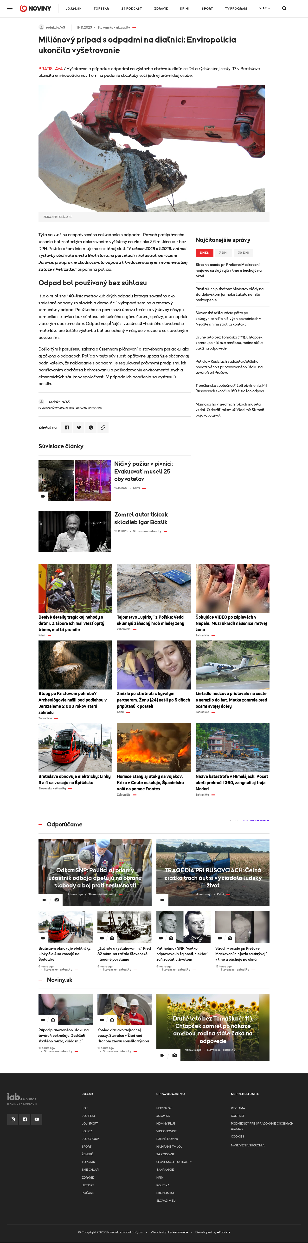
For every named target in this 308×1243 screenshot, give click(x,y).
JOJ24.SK (74, 8)
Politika (162, 1185)
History (88, 1185)
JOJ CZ (87, 1131)
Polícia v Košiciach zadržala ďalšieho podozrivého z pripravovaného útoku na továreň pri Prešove (229, 367)
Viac (263, 8)
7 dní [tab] (223, 252)
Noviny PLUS (165, 1123)
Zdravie (161, 8)
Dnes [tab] (204, 252)
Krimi (184, 8)
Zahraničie (165, 1169)
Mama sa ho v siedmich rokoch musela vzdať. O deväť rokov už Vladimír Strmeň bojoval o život (230, 409)
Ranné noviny (167, 1139)
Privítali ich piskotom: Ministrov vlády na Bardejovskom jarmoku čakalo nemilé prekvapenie (229, 294)
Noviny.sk (164, 1108)
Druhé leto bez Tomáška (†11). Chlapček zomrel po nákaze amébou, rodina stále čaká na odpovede (229, 342)
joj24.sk (163, 1116)
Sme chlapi (90, 1169)
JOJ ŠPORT (90, 1123)
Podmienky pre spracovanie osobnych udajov (262, 1126)
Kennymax (180, 1232)
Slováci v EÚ (165, 1200)
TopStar (88, 1162)
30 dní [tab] (243, 252)
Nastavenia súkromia (247, 1145)
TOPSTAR (101, 8)
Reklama (238, 1108)
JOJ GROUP (90, 1139)
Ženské (87, 1154)
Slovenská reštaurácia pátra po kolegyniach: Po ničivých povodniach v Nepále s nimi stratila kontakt (228, 318)
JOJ (85, 1108)
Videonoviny (166, 1131)
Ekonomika (165, 1193)
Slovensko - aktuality (174, 1162)
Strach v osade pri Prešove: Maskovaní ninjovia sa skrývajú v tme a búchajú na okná (229, 270)
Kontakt (237, 1116)
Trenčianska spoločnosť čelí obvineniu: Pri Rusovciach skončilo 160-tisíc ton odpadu (231, 388)
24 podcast (132, 8)
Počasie (88, 1193)
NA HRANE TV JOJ (169, 1146)
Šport (207, 8)
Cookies (237, 1136)
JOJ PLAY (88, 1116)
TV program (236, 8)
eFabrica (223, 1232)
